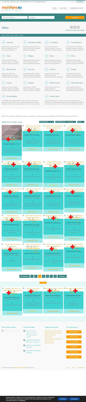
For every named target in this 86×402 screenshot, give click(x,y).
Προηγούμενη (24, 276)
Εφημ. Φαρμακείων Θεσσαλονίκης (54, 339)
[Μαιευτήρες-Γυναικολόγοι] (12, 140)
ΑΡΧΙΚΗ (55, 8)
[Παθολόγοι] (14, 191)
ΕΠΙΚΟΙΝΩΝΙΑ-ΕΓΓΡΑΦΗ (76, 8)
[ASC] (83, 122)
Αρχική (3, 35)
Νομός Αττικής (10, 35)
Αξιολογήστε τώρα (11, 158)
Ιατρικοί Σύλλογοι (49, 343)
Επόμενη (62, 276)
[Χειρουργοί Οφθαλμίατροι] (76, 131)
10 (55, 276)
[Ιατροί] (8, 139)
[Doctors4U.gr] (12, 8)
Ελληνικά (80, 1)
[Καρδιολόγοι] (50, 217)
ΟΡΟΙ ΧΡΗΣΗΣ (81, 367)
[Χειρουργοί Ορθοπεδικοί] (74, 217)
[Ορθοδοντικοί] (76, 191)
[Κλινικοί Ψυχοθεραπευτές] (8, 220)
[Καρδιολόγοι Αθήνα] (57, 218)
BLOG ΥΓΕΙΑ (63, 8)
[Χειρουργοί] (15, 139)
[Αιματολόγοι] (55, 130)
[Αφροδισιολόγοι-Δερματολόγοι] (52, 167)
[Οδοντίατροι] (33, 164)
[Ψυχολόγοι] (15, 219)
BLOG (73, 367)
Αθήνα (16, 35)
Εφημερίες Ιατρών (49, 341)
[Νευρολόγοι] (34, 291)
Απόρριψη (74, 399)
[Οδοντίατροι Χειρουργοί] (36, 165)
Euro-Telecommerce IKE (20, 367)
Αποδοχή (63, 399)
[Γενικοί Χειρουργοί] (74, 165)
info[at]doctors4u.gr (41, 1)
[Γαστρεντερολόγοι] (14, 249)
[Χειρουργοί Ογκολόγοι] (33, 248)
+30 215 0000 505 (24, 1)
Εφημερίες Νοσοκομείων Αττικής (53, 330)
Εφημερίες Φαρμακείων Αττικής (53, 332)
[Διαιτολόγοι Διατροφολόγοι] (53, 291)
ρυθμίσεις (22, 400)
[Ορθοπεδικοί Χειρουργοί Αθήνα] (78, 218)
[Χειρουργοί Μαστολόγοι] (34, 220)
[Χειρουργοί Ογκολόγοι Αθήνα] (36, 249)
